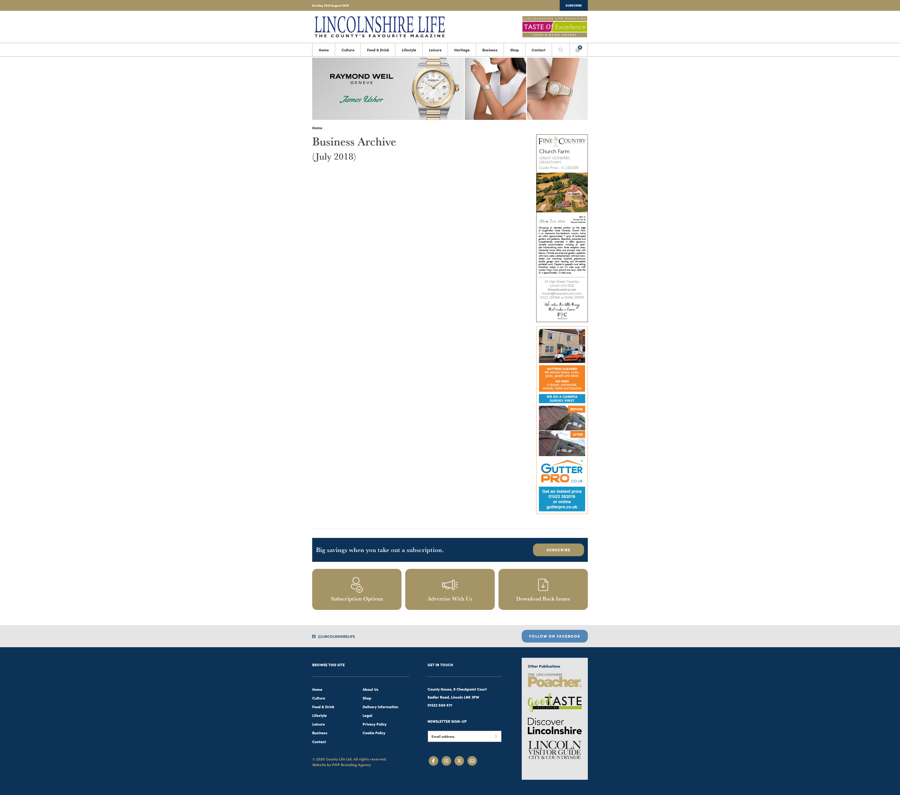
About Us (371, 689)
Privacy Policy (374, 724)
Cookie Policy (374, 732)
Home (324, 49)
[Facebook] (433, 761)
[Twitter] (459, 761)
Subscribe (574, 5)
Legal (367, 715)
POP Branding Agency (351, 764)
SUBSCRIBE (558, 549)
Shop (514, 49)
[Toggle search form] (561, 49)
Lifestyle (409, 49)
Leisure (435, 49)
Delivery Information (380, 706)
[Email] (472, 761)
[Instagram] (446, 761)
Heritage (462, 49)
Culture (347, 49)
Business (490, 49)
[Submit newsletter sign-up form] (495, 736)
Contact (538, 49)
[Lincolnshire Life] (379, 26)
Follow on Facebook (554, 636)
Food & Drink (378, 49)
